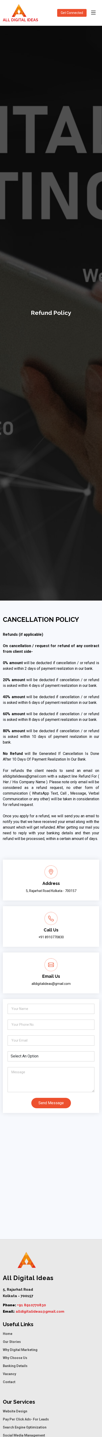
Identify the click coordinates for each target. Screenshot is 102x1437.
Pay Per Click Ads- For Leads (26, 1419)
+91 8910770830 (31, 1305)
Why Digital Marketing (20, 1349)
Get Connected (72, 13)
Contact (9, 1382)
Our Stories (12, 1341)
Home (7, 1333)
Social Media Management (24, 1435)
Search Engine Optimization (24, 1427)
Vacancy (9, 1374)
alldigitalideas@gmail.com (40, 1311)
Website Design (15, 1411)
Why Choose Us (15, 1357)
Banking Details (15, 1366)
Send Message (51, 1103)
